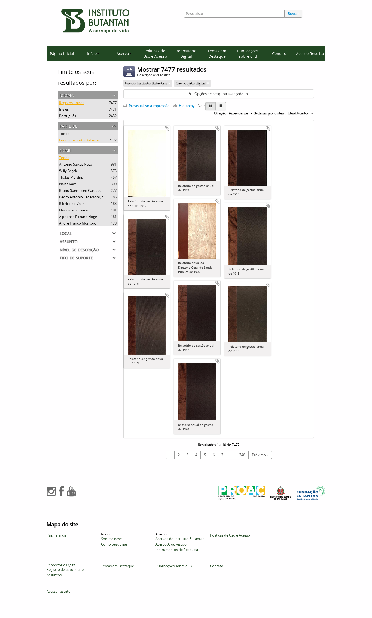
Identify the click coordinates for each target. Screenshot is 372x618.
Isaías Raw (67, 183)
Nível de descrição (79, 249)
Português (67, 115)
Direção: (220, 113)
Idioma (67, 94)
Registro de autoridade (65, 569)
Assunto (68, 241)
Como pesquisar (114, 544)
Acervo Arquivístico (171, 544)
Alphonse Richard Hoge (78, 216)
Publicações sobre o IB (248, 53)
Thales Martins (71, 177)
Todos (64, 133)
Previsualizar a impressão (149, 105)
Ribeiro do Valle (71, 203)
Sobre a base (111, 538)
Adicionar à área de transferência (167, 128)
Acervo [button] (123, 53)
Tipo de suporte (76, 257)
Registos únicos (71, 102)
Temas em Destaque (217, 53)
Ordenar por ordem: (269, 113)
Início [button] (92, 53)
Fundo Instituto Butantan (80, 140)
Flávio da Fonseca (73, 210)
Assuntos (54, 574)
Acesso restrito (59, 591)
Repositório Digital (186, 53)
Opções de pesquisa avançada (218, 93)
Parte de (68, 125)
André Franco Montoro (77, 223)
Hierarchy (187, 105)
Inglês (64, 109)
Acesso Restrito (310, 53)
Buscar (293, 13)
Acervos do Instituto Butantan (180, 538)
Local (65, 233)
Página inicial (62, 53)
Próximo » (260, 454)
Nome (65, 149)
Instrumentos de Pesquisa (176, 549)
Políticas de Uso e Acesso (155, 53)
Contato (279, 53)
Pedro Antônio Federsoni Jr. (81, 197)
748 (242, 454)
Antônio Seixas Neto (75, 164)
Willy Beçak (68, 170)
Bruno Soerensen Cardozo (80, 190)
